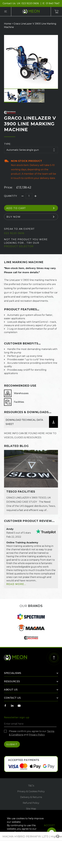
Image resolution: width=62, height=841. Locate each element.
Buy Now (13, 216)
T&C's (31, 785)
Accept (49, 825)
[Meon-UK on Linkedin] (12, 705)
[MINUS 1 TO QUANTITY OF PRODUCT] (22, 196)
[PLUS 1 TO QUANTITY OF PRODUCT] (35, 196)
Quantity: (10, 196)
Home (7, 23)
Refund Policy (31, 803)
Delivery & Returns (31, 797)
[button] (57, 836)
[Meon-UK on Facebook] (5, 705)
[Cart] (56, 11)
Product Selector (19, 246)
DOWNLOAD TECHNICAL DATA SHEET (24, 422)
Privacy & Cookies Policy (31, 791)
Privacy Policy (37, 734)
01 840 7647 (53, 3)
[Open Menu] (5, 11)
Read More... (16, 584)
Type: (7, 144)
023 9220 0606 (30, 3)
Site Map (31, 808)
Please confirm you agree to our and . (31, 733)
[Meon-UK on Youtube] (19, 705)
